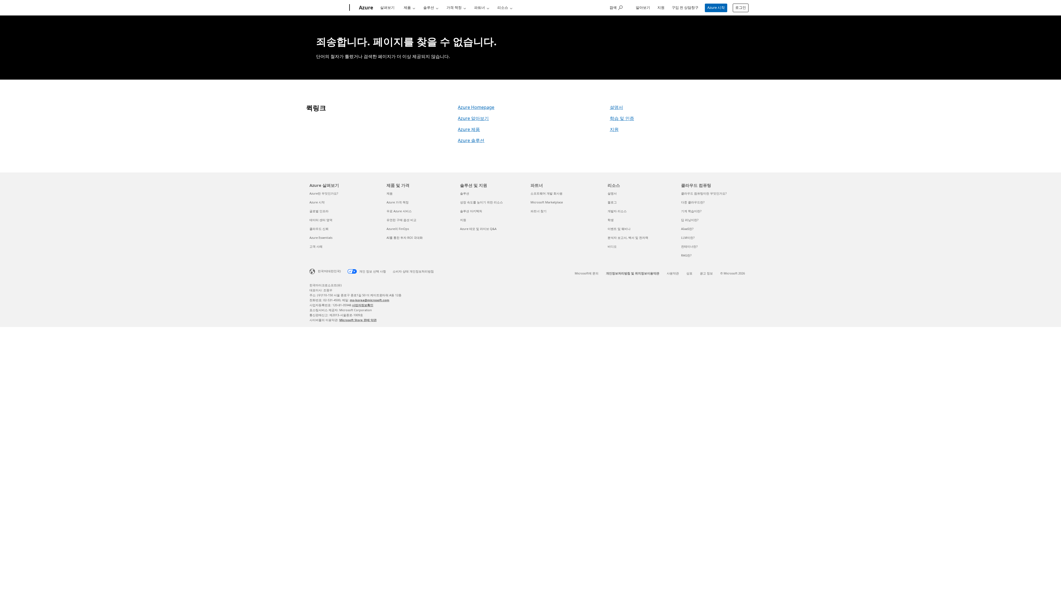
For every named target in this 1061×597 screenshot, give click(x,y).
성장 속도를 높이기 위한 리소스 (481, 202)
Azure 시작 (716, 7)
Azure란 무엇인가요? (323, 193)
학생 (611, 220)
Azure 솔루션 (471, 140)
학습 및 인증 (622, 118)
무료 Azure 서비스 (399, 211)
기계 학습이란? (691, 211)
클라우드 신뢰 (319, 229)
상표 (689, 273)
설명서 (616, 107)
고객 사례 (315, 246)
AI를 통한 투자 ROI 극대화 (405, 237)
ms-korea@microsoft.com (369, 300)
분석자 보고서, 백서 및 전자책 (628, 237)
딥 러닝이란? (689, 220)
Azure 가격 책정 (398, 202)
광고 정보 (706, 273)
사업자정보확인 (362, 305)
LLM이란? (688, 237)
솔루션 (428, 7)
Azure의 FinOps (398, 229)
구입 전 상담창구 (685, 7)
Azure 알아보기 (473, 118)
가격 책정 (454, 7)
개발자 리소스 (617, 211)
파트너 (479, 7)
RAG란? (686, 255)
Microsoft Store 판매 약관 (358, 320)
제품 (407, 7)
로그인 (740, 7)
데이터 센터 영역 (320, 220)
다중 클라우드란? (693, 202)
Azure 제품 (469, 129)
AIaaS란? (687, 229)
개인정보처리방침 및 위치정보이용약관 (632, 273)
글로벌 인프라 (319, 211)
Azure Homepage (476, 107)
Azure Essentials (320, 237)
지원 (661, 7)
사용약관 (673, 273)
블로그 (612, 202)
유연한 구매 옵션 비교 (401, 220)
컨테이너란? (689, 246)
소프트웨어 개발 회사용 (546, 193)
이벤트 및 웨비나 (619, 229)
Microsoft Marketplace (546, 202)
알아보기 (643, 7)
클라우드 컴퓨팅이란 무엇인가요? (704, 193)
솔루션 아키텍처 (471, 211)
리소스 (502, 7)
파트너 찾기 (538, 211)
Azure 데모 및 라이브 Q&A (478, 229)
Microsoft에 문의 (586, 273)
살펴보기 (387, 7)
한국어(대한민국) (329, 271)
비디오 (612, 246)
